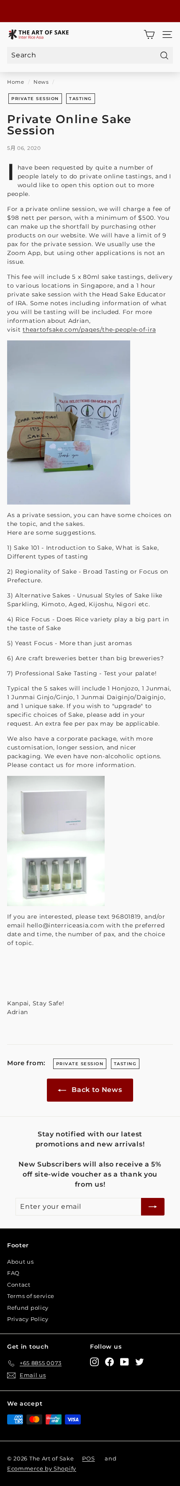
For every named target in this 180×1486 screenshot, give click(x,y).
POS (88, 1458)
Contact (19, 1284)
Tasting (80, 98)
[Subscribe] (153, 1207)
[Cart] (149, 34)
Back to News (95, 1090)
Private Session (35, 98)
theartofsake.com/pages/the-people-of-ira (89, 329)
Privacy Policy (28, 1319)
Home (15, 82)
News (41, 82)
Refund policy (28, 1307)
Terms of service (30, 1296)
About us (20, 1261)
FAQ (13, 1273)
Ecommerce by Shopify (41, 1468)
